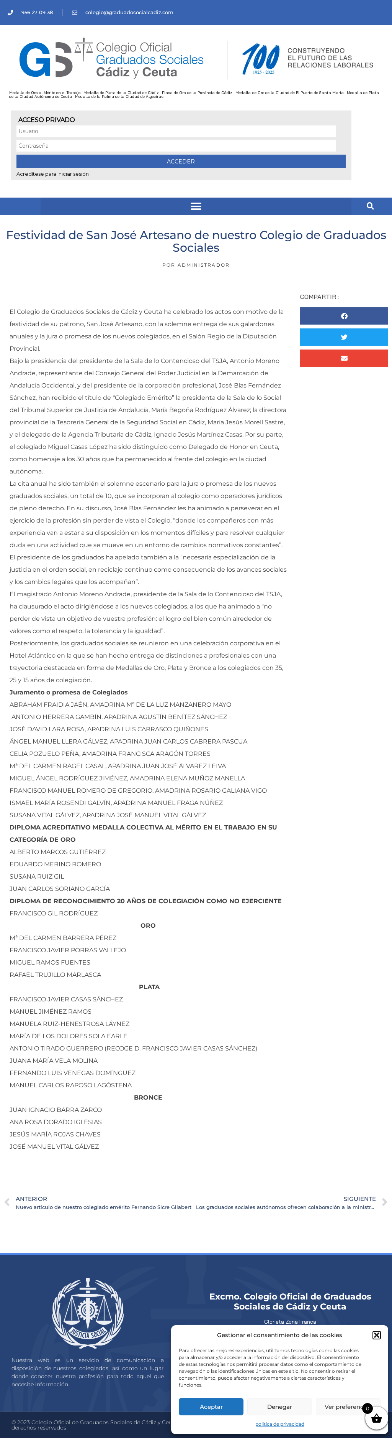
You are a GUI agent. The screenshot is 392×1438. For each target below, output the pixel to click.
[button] (377, 1335)
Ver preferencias (348, 1406)
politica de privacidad (279, 1424)
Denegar (279, 1406)
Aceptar (211, 1406)
